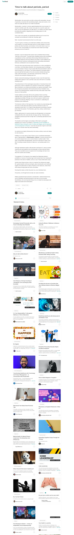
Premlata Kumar (44, 355)
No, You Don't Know (18, 496)
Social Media (42, 404)
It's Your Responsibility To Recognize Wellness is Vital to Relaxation (22, 314)
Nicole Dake (43, 230)
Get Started (70, 1)
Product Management (18, 370)
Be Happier (16, 344)
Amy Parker (43, 324)
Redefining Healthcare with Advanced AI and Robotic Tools (49, 316)
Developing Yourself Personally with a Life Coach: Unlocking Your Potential (24, 224)
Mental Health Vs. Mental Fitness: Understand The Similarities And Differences (21, 438)
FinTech (15, 521)
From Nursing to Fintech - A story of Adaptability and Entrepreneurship (22, 524)
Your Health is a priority (45, 523)
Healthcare (18, 185)
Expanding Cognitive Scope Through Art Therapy (49, 438)
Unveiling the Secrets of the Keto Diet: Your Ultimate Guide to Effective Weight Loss (49, 285)
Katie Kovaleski (44, 261)
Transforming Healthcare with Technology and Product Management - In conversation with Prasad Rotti (24, 375)
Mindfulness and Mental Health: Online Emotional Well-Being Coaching (49, 253)
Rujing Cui (43, 443)
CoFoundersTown (18, 383)
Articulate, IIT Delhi (25, 185)
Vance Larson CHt (18, 258)
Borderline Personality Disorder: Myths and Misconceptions (48, 347)
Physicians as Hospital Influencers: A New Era (49, 407)
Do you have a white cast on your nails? (49, 495)
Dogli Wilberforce (18, 446)
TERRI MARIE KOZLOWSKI (20, 321)
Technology (42, 313)
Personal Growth (42, 250)
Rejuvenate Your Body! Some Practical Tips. (23, 406)
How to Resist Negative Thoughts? (47, 377)
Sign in (65, 1)
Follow (50, 13)
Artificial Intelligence (17, 466)
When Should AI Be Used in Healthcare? (23, 468)
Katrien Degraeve (18, 414)
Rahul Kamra (43, 293)
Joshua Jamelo (44, 530)
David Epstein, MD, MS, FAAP (46, 415)
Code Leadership (43, 466)
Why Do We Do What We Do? (20, 254)
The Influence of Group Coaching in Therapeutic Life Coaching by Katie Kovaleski (22, 282)
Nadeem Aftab (43, 384)
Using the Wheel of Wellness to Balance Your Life (49, 224)
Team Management (17, 251)
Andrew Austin (18, 474)
